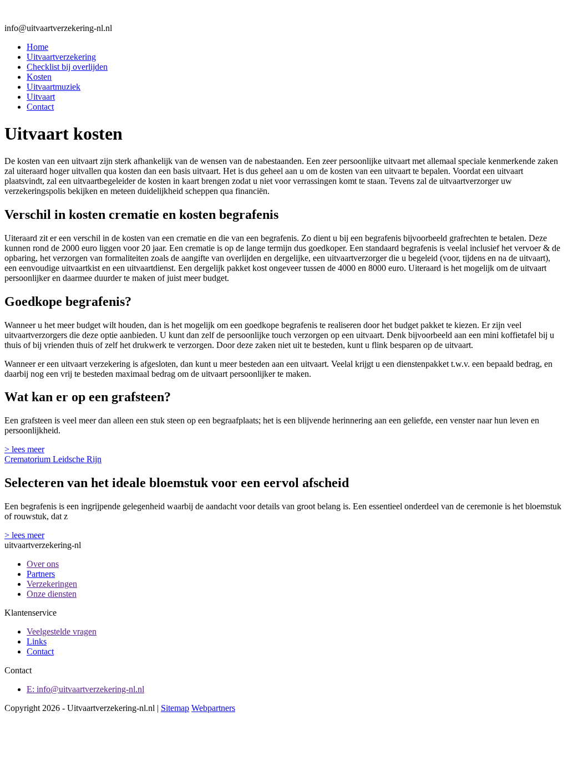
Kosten (39, 76)
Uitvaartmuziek (53, 86)
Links (37, 641)
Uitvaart (41, 96)
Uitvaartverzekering (61, 57)
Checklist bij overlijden (67, 66)
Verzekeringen (52, 584)
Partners (41, 574)
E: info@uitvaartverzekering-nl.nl (85, 689)
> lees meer (24, 449)
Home (37, 47)
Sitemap (175, 708)
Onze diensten (52, 594)
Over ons (43, 564)
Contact (40, 106)
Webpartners (213, 708)
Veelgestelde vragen (62, 631)
